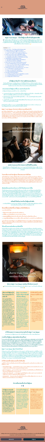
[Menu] (1, 7)
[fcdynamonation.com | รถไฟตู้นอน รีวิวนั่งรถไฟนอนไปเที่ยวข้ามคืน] (22, 7)
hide (9, 47)
